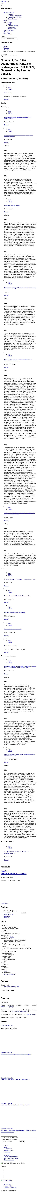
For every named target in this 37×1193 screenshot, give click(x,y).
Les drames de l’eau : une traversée (12, 205)
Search (3, 36)
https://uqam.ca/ (30, 1014)
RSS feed (7, 916)
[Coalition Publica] (6, 1180)
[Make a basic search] (1, 3)
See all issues (4, 903)
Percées (6, 49)
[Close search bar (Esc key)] (3, 3)
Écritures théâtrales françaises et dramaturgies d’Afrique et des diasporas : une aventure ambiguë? (18, 360)
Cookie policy (8, 1186)
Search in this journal (10, 911)
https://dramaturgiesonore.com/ (19, 1011)
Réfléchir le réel (7, 92)
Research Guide (8, 1150)
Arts (5, 971)
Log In (6, 20)
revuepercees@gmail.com (11, 986)
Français (6, 32)
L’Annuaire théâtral (9, 974)
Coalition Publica (13, 25)
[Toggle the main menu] (1, 5)
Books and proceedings (14, 17)
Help (5, 1147)
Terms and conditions (7, 1025)
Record (6, 99)
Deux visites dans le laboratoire (14, 612)
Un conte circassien (10, 645)
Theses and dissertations (15, 15)
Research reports (12, 19)
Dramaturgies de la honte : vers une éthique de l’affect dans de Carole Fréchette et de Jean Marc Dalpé (20, 667)
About (10, 22)
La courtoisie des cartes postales (12, 629)
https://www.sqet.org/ (7, 1006)
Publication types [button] (9, 12)
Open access (11, 27)
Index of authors (9, 914)
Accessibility (8, 1148)
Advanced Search (9, 30)
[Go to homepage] (5, 1)
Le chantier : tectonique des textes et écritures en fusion (19, 579)
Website (6, 917)
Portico (12, 937)
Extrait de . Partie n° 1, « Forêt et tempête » (17, 595)
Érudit (9, 24)
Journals (10, 14)
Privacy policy (8, 1184)
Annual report (12, 28)
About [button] (6, 22)
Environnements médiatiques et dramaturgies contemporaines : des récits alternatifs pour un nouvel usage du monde (20, 288)
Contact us (7, 1152)
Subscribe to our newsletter (10, 1139)
